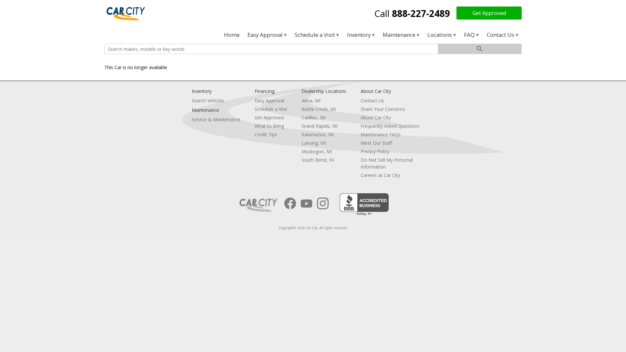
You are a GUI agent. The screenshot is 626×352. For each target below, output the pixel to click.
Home (232, 34)
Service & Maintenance (216, 119)
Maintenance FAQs (381, 134)
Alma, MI (311, 100)
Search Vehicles (208, 100)
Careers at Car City (380, 175)
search (479, 49)
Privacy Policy (375, 151)
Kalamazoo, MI (318, 134)
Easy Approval (265, 34)
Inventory (359, 34)
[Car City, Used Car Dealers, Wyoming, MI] (364, 204)
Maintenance (400, 34)
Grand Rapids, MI (320, 126)
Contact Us (501, 34)
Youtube (306, 203)
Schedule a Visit (315, 34)
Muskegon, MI (317, 151)
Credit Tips (266, 134)
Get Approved (489, 13)
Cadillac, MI (314, 117)
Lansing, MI (314, 143)
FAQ (470, 34)
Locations (440, 34)
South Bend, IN (318, 160)
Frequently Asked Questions (390, 126)
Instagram (323, 203)
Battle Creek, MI (319, 109)
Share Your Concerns (383, 109)
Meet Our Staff (376, 143)
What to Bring (269, 126)
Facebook (290, 203)
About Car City (376, 117)
